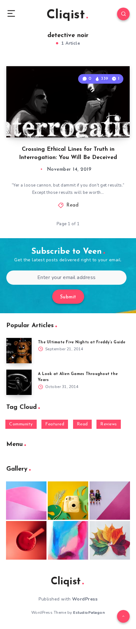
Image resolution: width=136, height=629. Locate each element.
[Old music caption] (110, 500)
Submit (68, 297)
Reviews (108, 424)
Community (21, 424)
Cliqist (65, 15)
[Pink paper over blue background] (26, 500)
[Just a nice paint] (68, 540)
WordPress (85, 599)
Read (72, 205)
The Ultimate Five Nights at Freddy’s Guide (82, 342)
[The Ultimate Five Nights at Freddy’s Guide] (19, 350)
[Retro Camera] (68, 500)
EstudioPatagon (89, 612)
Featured (54, 424)
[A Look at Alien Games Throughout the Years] (19, 382)
